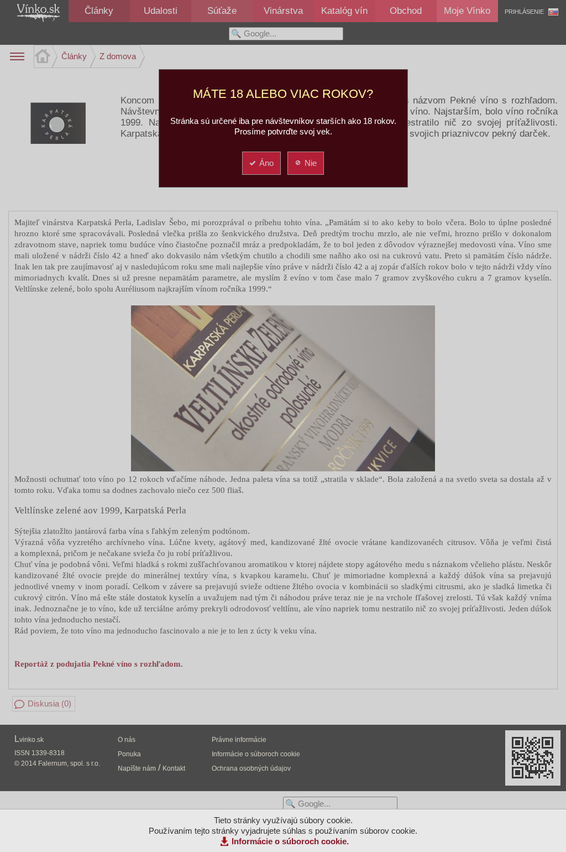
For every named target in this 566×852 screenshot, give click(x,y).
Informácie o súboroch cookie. (290, 841)
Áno (266, 163)
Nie (311, 163)
